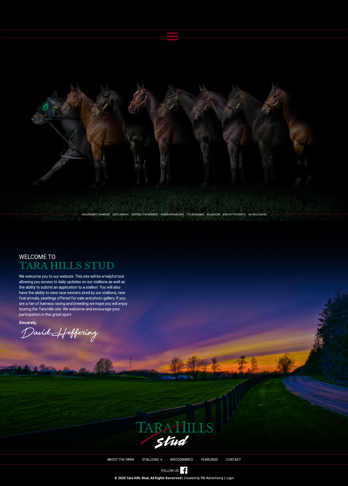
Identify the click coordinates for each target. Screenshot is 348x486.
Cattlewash (121, 214)
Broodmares (181, 459)
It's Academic (195, 214)
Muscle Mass (257, 214)
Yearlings (209, 459)
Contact (233, 459)
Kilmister (213, 214)
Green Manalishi (172, 214)
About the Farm (120, 459)
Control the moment (144, 214)
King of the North (234, 214)
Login (230, 478)
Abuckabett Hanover (96, 214)
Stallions (151, 459)
